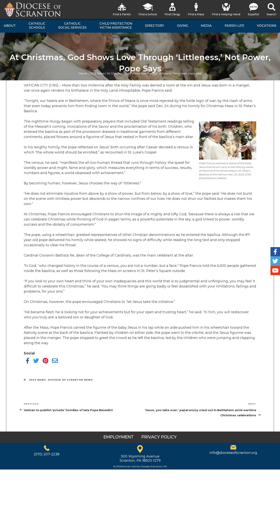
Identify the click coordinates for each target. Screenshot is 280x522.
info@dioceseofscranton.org (233, 453)
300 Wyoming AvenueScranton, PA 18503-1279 (140, 458)
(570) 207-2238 (46, 454)
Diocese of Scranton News (70, 379)
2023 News (97, 73)
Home (83, 73)
